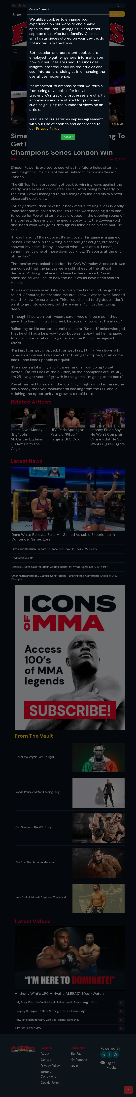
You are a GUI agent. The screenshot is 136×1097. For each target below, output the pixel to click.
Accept (68, 137)
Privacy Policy (47, 128)
